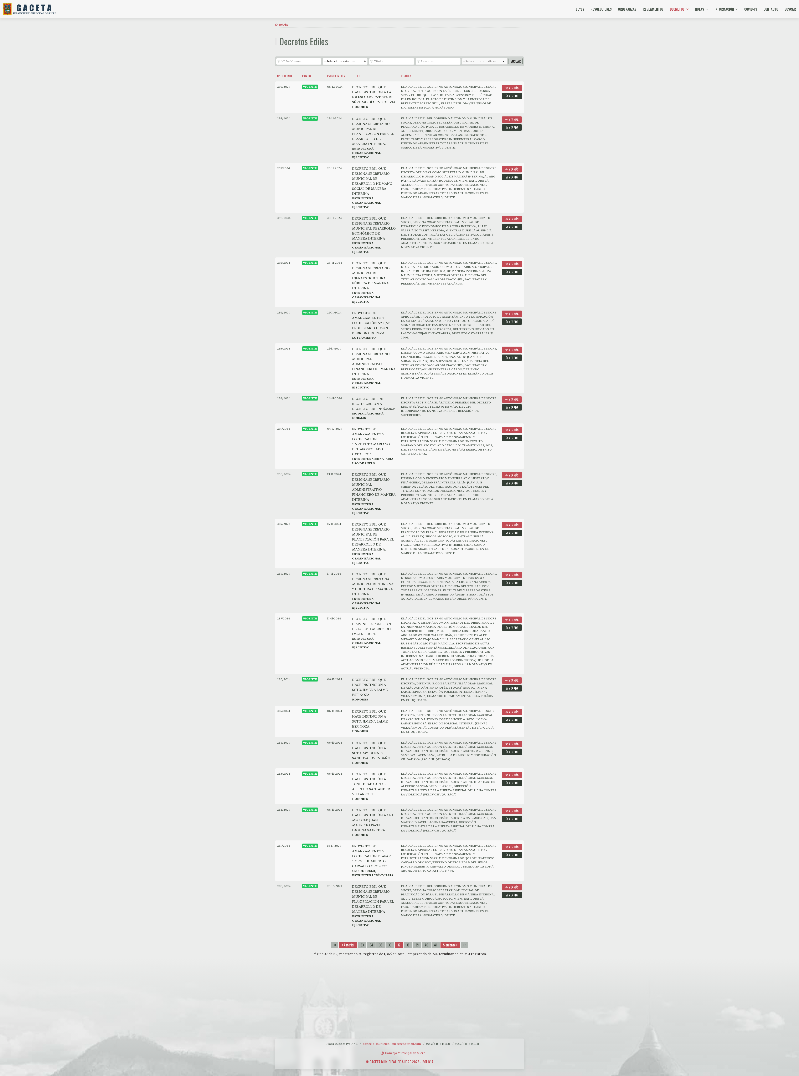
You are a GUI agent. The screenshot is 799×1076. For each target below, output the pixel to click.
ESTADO (306, 76)
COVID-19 (750, 9)
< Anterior (348, 944)
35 (380, 944)
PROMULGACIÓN (336, 76)
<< (334, 944)
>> (464, 944)
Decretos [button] (677, 9)
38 (407, 944)
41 (435, 944)
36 (389, 944)
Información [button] (724, 9)
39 (417, 944)
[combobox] (484, 61)
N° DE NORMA (284, 76)
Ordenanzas (627, 9)
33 (362, 944)
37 (398, 944)
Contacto (770, 9)
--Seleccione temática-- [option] (479, 61)
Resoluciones (601, 9)
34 (371, 944)
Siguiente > (450, 944)
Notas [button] (699, 9)
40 (426, 944)
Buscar (790, 9)
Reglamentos (653, 9)
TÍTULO (356, 76)
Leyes (580, 9)
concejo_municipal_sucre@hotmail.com (392, 1044)
